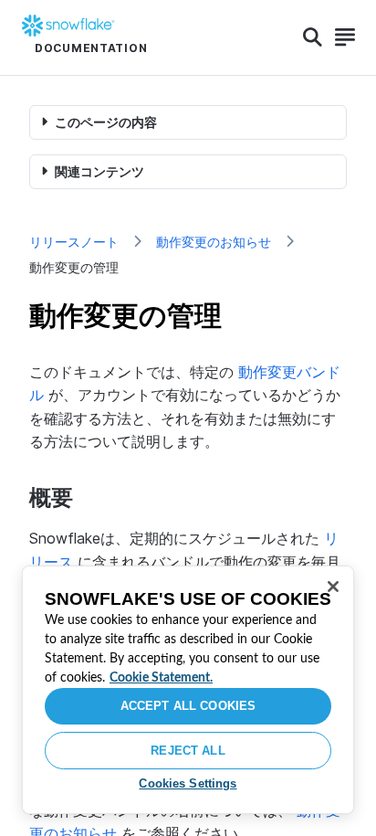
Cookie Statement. (161, 678)
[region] (188, 690)
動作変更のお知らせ (213, 241)
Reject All (188, 750)
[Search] (312, 37)
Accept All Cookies (188, 706)
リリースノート (74, 241)
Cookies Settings (187, 783)
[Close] (333, 586)
